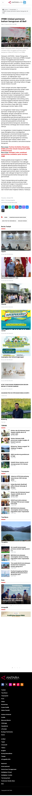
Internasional (5, 766)
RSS (2, 784)
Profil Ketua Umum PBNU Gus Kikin (15, 663)
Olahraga (4, 723)
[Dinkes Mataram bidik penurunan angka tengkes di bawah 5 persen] (5, 441)
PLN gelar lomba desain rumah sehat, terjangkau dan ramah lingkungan (13, 356)
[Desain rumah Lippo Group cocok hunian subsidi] (16, 293)
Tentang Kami (5, 778)
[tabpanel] (16, 594)
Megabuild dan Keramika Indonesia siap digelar (14, 250)
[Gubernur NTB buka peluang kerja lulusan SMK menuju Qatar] (5, 479)
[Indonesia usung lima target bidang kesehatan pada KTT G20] (16, 267)
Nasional (4, 763)
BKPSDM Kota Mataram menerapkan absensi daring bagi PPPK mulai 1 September (20, 509)
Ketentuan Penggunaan (8, 769)
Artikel (3, 739)
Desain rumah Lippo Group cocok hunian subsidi (14, 303)
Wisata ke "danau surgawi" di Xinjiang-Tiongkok (14, 541)
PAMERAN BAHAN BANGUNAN (17, 217)
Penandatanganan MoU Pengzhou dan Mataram (13, 600)
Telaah (3, 756)
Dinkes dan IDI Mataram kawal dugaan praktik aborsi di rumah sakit (20, 432)
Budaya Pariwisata (7, 732)
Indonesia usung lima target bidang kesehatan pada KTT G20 (13, 277)
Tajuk (3, 742)
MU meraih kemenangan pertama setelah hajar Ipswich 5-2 (20, 549)
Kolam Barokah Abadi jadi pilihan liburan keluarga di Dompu (19, 486)
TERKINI (4, 425)
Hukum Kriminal (6, 714)
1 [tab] (11, 605)
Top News (4, 517)
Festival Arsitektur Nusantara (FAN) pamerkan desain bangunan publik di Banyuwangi (15, 148)
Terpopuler (5, 471)
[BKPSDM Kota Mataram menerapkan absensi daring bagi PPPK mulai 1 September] (5, 510)
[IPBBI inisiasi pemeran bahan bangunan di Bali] (16, 531)
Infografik (4, 607)
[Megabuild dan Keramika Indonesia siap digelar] (16, 240)
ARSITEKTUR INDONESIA (9, 220)
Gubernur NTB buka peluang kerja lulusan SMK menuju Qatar (20, 478)
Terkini (3, 690)
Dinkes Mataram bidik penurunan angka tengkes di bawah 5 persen (20, 440)
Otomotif (4, 745)
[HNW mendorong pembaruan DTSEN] (5, 457)
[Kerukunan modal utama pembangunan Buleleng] (16, 408)
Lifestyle (4, 729)
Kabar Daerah (5, 710)
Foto (2, 580)
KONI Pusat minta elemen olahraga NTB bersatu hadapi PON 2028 (20, 501)
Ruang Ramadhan (6, 753)
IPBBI (5, 217)
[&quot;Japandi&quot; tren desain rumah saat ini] (13, 370)
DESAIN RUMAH (22, 220)
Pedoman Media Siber (8, 781)
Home (6, 9)
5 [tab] (21, 605)
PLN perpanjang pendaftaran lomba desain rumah (15, 329)
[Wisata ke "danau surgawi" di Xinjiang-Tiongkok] (5, 449)
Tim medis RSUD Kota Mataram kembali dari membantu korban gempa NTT (20, 564)
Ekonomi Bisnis (6, 720)
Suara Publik (5, 707)
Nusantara (13, 9)
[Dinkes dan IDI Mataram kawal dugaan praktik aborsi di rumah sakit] (5, 433)
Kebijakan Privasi (6, 772)
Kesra (3, 735)
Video (3, 701)
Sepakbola (4, 726)
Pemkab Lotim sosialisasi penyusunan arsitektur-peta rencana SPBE (14, 154)
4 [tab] (18, 605)
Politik (3, 717)
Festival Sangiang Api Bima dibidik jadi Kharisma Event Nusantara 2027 (19, 572)
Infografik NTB (5, 759)
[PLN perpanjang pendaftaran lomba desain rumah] (16, 319)
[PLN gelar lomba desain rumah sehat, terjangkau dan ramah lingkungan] (16, 346)
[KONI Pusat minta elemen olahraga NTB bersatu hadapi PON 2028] (5, 502)
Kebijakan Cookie (6, 775)
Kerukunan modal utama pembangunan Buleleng (14, 418)
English (3, 750)
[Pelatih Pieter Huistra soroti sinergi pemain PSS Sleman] (5, 465)
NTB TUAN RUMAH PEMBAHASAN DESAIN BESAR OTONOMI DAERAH (14, 385)
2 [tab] (13, 605)
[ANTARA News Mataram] (17, 2)
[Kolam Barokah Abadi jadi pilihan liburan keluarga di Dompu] (5, 487)
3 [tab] (16, 605)
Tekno (3, 747)
